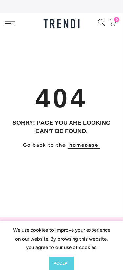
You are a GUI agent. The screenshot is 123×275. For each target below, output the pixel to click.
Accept (61, 263)
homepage (83, 145)
